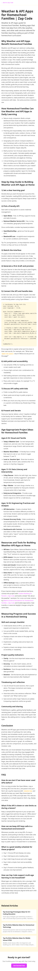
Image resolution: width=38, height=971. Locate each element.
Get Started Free (19, 966)
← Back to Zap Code (7, 2)
